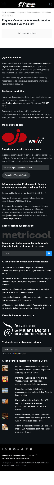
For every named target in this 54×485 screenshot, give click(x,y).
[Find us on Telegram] (14, 449)
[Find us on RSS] (31, 449)
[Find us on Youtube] (10, 449)
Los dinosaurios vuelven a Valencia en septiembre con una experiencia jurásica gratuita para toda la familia (32, 369)
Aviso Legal (35, 462)
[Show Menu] (3, 4)
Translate (22, 353)
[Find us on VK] (26, 449)
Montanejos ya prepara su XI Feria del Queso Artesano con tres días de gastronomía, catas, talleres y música (31, 381)
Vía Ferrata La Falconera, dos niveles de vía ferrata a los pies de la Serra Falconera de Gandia (25, 291)
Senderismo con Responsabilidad (15, 458)
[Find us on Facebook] (2, 449)
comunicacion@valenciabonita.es (37, 117)
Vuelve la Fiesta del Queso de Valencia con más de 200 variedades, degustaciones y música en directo (33, 429)
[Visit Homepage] (27, 4)
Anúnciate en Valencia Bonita (13, 455)
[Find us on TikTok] (22, 449)
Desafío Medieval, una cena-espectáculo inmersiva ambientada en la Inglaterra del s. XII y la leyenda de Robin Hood (26, 270)
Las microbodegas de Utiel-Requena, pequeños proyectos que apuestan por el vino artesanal (27, 299)
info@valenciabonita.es (12, 103)
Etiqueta (11, 12)
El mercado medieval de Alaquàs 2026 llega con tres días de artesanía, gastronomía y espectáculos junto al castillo (31, 405)
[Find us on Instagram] (6, 449)
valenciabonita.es (23, 462)
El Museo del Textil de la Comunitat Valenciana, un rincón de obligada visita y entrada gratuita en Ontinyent (26, 307)
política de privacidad (11, 218)
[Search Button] (50, 4)
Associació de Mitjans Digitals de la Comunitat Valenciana (27, 65)
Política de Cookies (18, 465)
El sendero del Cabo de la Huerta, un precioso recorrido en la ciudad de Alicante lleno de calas (33, 392)
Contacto (31, 455)
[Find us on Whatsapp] (18, 449)
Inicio (4, 12)
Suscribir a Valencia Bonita (16, 175)
